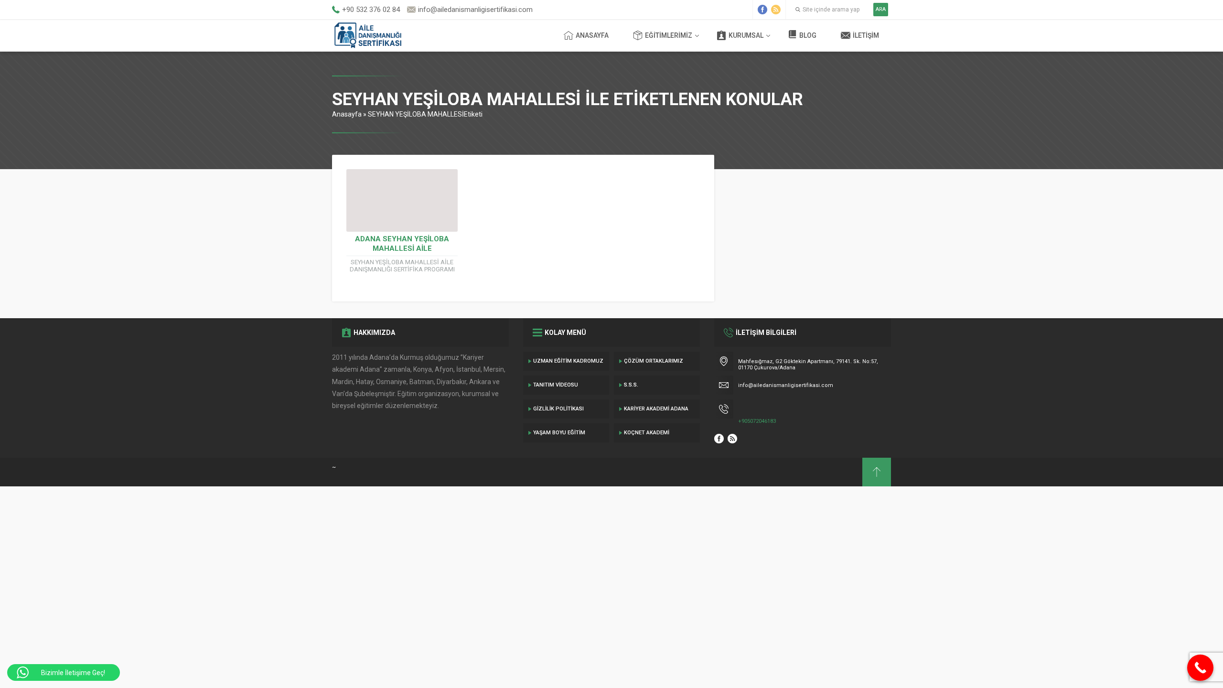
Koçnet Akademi (646, 433)
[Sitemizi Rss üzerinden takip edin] (776, 9)
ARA (881, 9)
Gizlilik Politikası (558, 409)
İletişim (866, 35)
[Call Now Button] (1200, 668)
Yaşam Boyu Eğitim (559, 433)
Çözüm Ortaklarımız (653, 361)
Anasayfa (592, 35)
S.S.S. (631, 385)
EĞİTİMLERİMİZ (668, 35)
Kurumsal (746, 35)
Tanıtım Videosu (555, 385)
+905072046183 (757, 421)
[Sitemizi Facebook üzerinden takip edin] (762, 9)
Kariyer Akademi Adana (656, 409)
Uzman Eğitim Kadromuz (568, 361)
